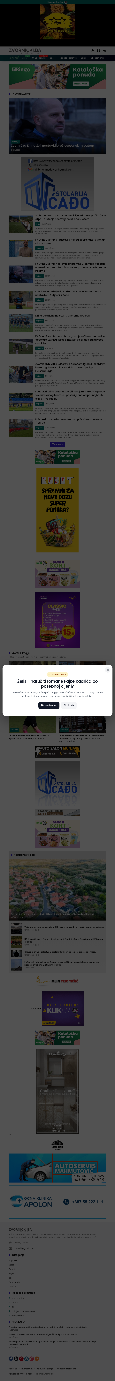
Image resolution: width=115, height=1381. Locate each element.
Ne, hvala (69, 705)
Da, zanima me (49, 705)
